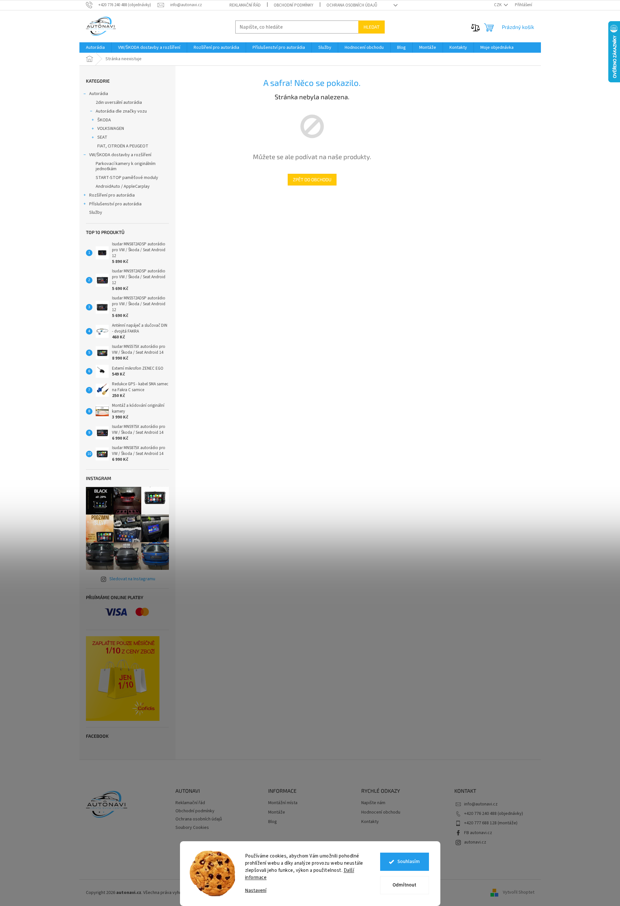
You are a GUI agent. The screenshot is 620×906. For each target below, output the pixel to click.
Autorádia (98, 93)
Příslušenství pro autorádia (115, 204)
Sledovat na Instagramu (132, 579)
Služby (95, 212)
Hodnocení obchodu (380, 812)
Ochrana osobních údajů (351, 5)
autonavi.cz (475, 842)
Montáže (276, 812)
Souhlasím (408, 861)
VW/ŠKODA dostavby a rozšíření (120, 155)
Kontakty (370, 822)
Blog (272, 822)
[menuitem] (95, 47)
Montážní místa (282, 803)
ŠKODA (104, 120)
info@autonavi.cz (481, 804)
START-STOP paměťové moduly (127, 177)
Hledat (371, 27)
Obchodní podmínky (293, 5)
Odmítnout (404, 885)
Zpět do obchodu (312, 179)
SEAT (102, 137)
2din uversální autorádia (119, 102)
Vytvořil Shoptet (518, 892)
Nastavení (256, 890)
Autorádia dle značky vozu (121, 111)
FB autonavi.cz (478, 833)
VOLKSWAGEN (110, 128)
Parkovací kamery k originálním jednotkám (126, 166)
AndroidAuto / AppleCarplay (123, 186)
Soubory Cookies (192, 827)
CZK (498, 5)
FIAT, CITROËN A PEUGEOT (122, 146)
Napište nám (373, 803)
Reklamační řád (245, 5)
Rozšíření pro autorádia (112, 195)
